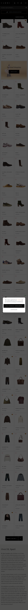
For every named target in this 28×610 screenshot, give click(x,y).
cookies (19, 300)
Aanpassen (14, 309)
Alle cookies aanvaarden (14, 305)
